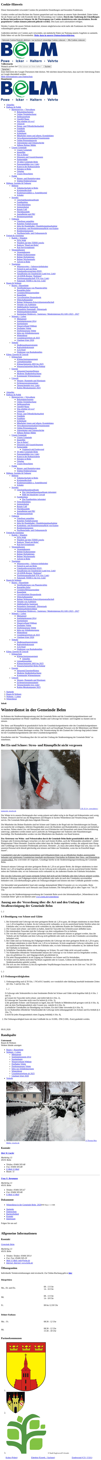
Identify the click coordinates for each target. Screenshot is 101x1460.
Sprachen (5, 69)
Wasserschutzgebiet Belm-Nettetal (31, 366)
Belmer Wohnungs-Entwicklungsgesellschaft (35, 302)
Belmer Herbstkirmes (25, 257)
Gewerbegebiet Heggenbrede (29, 297)
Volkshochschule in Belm (27, 188)
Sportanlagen (22, 323)
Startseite (10, 692)
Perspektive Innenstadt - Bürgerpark (32, 309)
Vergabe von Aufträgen (26, 304)
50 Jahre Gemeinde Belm (27, 162)
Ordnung (15, 219)
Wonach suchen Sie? (9, 66)
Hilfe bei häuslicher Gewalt (33, 494)
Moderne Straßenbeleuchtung (29, 373)
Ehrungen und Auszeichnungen (30, 157)
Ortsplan (20, 171)
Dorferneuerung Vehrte (26, 331)
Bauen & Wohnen (13, 283)
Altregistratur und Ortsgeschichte (30, 143)
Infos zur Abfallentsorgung (28, 333)
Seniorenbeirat (23, 207)
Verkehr (15, 342)
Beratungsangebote (25, 216)
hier (70, 1273)
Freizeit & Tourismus (15, 235)
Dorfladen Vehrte (24, 328)
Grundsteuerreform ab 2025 (28, 338)
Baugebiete (21, 295)
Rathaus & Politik (13, 107)
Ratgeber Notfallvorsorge (27, 224)
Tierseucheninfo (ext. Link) (28, 385)
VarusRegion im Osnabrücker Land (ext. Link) (36, 273)
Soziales (15, 197)
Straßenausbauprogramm (27, 345)
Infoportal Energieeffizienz (28, 371)
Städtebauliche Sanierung (27, 307)
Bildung (15, 185)
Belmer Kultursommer (26, 254)
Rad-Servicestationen (25, 247)
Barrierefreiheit (12, 1214)
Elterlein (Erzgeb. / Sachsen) (43, 1457)
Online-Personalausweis (27, 140)
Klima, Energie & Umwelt (17, 354)
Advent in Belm (23, 262)
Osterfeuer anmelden (25, 221)
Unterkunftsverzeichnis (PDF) (29, 271)
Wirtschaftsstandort (25, 300)
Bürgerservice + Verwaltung (23, 109)
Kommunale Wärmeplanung (28, 376)
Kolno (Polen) (11, 1457)
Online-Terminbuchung (26, 114)
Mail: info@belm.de (18, 1260)
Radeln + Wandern (19, 238)
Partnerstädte (22, 159)
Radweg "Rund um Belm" (28, 245)
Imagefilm (21, 152)
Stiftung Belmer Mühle (26, 145)
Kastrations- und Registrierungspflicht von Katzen (37, 228)
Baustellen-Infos (23, 290)
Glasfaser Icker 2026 (25, 340)
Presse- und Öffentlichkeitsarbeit (30, 126)
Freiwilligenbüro (24, 205)
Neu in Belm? (22, 155)
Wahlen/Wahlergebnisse (27, 181)
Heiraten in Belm (24, 169)
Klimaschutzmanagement (27, 359)
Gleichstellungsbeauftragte (28, 200)
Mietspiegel (21, 319)
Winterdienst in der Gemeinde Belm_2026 (23, 1205)
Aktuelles (10, 105)
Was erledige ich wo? (26, 121)
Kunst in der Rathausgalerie (28, 166)
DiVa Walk (21, 240)
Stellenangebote (23, 116)
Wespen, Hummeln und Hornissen (31, 381)
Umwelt (15, 378)
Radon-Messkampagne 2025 (29, 388)
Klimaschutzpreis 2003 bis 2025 (30, 364)
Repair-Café (22, 209)
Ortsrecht (20, 124)
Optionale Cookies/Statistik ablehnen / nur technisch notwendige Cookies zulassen (33, 40)
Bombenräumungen (25, 231)
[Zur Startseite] (29, 61)
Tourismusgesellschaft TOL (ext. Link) (33, 278)
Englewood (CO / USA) (82, 1457)
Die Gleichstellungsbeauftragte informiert (39, 492)
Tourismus (16, 264)
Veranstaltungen (18, 250)
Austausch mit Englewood (33, 449)
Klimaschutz (17, 357)
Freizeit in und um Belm (27, 269)
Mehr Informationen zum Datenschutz (17, 76)
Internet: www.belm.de (19, 1263)
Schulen (20, 195)
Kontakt (9, 1216)
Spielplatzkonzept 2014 (26, 321)
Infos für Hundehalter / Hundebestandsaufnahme (37, 226)
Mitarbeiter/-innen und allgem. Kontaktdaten (35, 136)
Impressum (10, 1219)
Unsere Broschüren (25, 174)
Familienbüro (22, 202)
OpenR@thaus (23, 119)
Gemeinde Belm (7, 1244)
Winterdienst (22, 335)
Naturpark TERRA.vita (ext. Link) (31, 281)
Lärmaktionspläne (24, 362)
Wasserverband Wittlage (27, 326)
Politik (14, 176)
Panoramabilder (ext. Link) (28, 164)
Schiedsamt (21, 133)
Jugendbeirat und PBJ (26, 214)
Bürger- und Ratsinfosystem (28, 178)
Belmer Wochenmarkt (26, 259)
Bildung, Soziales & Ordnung (18, 183)
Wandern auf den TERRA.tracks (30, 243)
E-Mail (12, 1169)
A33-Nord (21, 350)
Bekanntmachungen (25, 112)
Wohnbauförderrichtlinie (27, 312)
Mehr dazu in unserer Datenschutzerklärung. (54, 35)
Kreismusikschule (24, 190)
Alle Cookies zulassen (76, 40)
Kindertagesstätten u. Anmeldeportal (32, 193)
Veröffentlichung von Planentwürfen (32, 288)
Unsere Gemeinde (19, 147)
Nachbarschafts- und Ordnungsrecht (32, 233)
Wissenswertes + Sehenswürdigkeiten (32, 266)
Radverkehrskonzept (25, 347)
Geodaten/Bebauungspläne (28, 293)
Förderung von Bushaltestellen (29, 352)
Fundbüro (21, 131)
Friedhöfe (21, 128)
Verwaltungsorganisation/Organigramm (33, 138)
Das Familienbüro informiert (34, 499)
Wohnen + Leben (19, 316)
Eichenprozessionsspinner (27, 383)
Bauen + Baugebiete (20, 285)
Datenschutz (11, 1211)
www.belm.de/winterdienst (47, 897)
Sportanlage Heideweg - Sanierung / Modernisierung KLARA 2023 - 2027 (48, 314)
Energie (15, 369)
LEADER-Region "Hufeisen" (29, 276)
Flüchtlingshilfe (23, 212)
